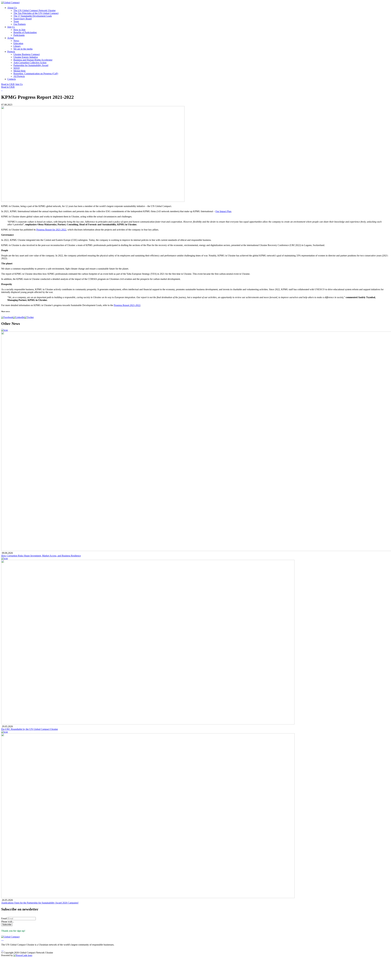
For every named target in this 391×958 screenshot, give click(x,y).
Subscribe (6, 924)
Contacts (11, 79)
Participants (19, 35)
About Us (12, 7)
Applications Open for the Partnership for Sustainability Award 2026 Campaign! (40, 902)
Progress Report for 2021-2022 (51, 229)
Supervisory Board (22, 18)
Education (18, 43)
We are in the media (23, 49)
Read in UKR (8, 84)
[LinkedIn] (18, 317)
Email (4, 918)
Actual (10, 38)
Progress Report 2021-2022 (127, 305)
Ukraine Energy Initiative (25, 57)
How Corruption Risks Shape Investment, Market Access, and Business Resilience (41, 555)
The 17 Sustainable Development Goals (32, 16)
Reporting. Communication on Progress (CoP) (35, 73)
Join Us (11, 27)
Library (17, 46)
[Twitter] (29, 317)
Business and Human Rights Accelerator (32, 60)
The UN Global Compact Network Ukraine (34, 10)
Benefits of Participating (25, 32)
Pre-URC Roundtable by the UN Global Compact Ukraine (29, 729)
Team (16, 21)
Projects (11, 51)
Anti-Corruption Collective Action (29, 62)
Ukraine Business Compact (26, 54)
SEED (16, 68)
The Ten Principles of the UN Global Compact (35, 13)
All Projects (19, 76)
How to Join (19, 29)
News (16, 40)
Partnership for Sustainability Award (30, 65)
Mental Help (19, 71)
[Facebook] (7, 317)
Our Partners (19, 24)
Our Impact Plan (223, 211)
